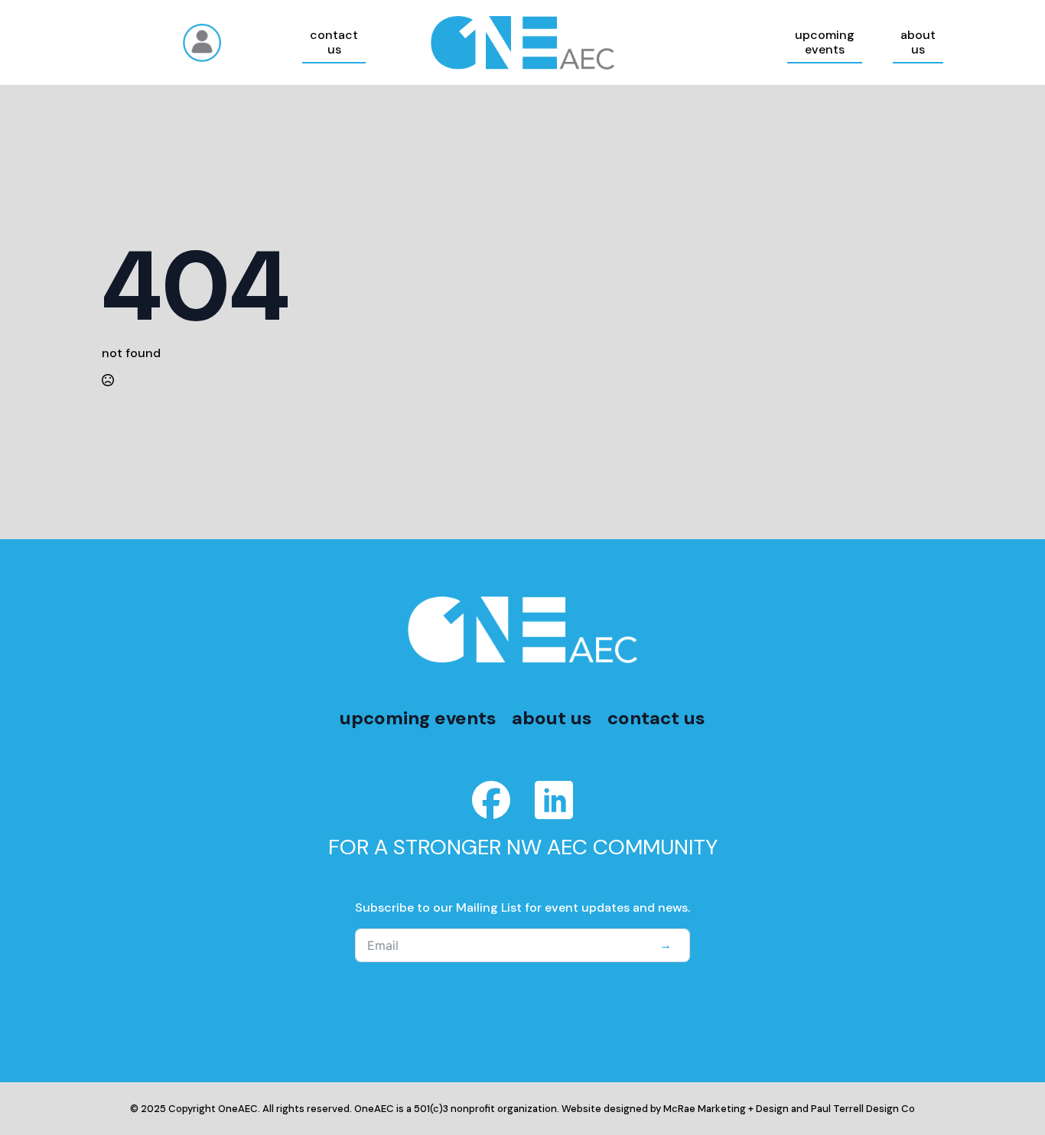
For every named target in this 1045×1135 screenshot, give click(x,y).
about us (552, 718)
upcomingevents (825, 42)
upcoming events (418, 718)
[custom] (491, 800)
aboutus (918, 42)
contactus (334, 42)
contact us (656, 718)
